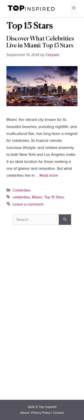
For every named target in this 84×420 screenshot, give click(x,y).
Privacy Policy (40, 413)
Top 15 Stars (54, 197)
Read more (48, 175)
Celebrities (22, 190)
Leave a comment (28, 204)
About (24, 413)
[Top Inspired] (31, 8)
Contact (58, 413)
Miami (37, 197)
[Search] (65, 219)
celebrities (21, 197)
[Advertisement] (45, 319)
